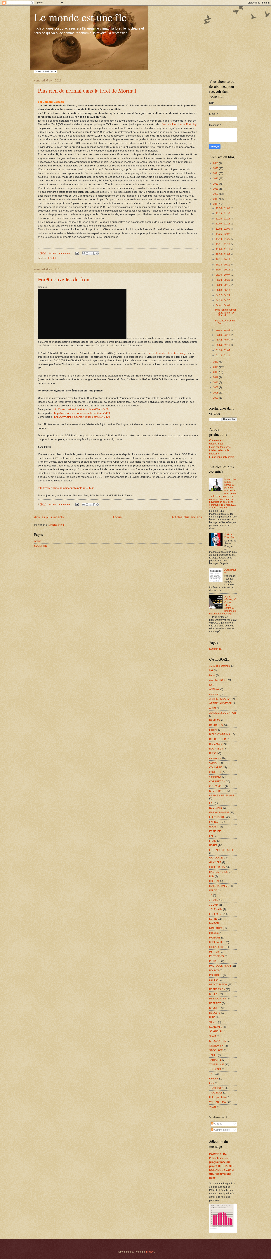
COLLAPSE (215, 767)
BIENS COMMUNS (219, 734)
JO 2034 (213, 904)
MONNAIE (214, 937)
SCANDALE (215, 1026)
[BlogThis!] (87, 253)
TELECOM (215, 1069)
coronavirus (215, 776)
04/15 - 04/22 (223, 300)
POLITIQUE (215, 975)
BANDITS (214, 720)
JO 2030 (213, 900)
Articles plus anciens (187, 517)
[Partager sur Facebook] (94, 253)
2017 (216, 362)
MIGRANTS (215, 928)
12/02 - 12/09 (223, 228)
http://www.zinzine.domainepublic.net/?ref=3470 (82, 416)
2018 (216, 204)
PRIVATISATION (218, 984)
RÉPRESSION (217, 989)
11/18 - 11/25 (223, 239)
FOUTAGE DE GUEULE (222, 850)
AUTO (212, 708)
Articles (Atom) (57, 524)
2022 (216, 183)
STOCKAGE (216, 1050)
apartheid (214, 694)
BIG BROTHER (217, 739)
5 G (211, 670)
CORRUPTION (217, 781)
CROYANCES (216, 786)
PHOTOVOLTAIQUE (220, 965)
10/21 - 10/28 (223, 259)
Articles (217, 1123)
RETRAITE (215, 1003)
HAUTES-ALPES (218, 871)
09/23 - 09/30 (223, 280)
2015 (216, 372)
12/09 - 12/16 (223, 223)
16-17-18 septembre (219, 666)
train (211, 1083)
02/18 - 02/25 (223, 340)
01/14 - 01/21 (223, 355)
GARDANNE (216, 857)
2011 (216, 382)
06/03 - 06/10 (223, 290)
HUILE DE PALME (219, 886)
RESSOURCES (217, 998)
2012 (216, 377)
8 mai (212, 675)
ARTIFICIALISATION (220, 703)
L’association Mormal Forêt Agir (179, 124)
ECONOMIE (215, 807)
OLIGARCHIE (216, 947)
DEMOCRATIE (217, 791)
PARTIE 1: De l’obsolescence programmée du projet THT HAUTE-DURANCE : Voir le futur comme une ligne (221, 1166)
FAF (211, 836)
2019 (216, 199)
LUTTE (213, 918)
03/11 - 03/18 (223, 329)
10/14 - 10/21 (223, 264)
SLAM (212, 1036)
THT (211, 1073)
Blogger (150, 1251)
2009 (216, 387)
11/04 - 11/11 (223, 249)
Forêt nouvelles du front (64, 279)
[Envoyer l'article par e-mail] (76, 253)
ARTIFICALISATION (220, 698)
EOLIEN (213, 826)
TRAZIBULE (216, 1092)
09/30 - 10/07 (223, 274)
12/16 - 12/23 (223, 218)
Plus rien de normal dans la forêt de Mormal (87, 90)
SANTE (213, 1022)
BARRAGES (216, 725)
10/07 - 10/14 (223, 269)
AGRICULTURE (217, 680)
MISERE (214, 932)
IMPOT (213, 890)
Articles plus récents (49, 517)
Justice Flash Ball (229, 536)
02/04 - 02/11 (223, 345)
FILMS (212, 840)
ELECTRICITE (217, 817)
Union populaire (217, 1097)
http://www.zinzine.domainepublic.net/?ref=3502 (66, 488)
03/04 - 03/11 (223, 335)
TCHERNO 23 (216, 1064)
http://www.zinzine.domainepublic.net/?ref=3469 (82, 413)
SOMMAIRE (40, 545)
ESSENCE (215, 831)
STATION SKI (216, 1045)
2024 (216, 173)
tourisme (213, 1078)
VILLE (212, 1106)
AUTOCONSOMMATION (222, 712)
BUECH (213, 753)
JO (210, 895)
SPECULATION (217, 1041)
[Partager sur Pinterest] (97, 253)
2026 (216, 163)
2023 (216, 178)
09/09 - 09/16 (223, 285)
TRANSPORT (216, 1088)
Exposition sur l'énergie (221, 457)
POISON (214, 970)
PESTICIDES (216, 956)
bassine (213, 729)
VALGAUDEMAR (218, 1102)
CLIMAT (213, 762)
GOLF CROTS (217, 867)
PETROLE (214, 961)
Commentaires (221, 1129)
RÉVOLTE (214, 1012)
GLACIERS (215, 862)
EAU (211, 803)
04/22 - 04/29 (223, 295)
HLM (211, 876)
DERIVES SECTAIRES (221, 795)
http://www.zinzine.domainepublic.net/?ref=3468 (81, 409)
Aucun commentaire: (60, 253)
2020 (216, 193)
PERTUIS (214, 951)
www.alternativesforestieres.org (167, 353)
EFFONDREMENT (219, 812)
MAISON (214, 923)
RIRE (212, 1017)
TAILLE (213, 1055)
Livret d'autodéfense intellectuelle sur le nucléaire (220, 450)
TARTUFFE (215, 1059)
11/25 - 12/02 (223, 234)
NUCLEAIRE (216, 942)
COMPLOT (215, 772)
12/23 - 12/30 (223, 213)
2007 (216, 397)
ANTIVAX (214, 689)
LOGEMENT (216, 914)
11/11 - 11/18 (223, 244)
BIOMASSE (215, 743)
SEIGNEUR (215, 1031)
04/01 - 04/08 (223, 305)
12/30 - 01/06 (223, 208)
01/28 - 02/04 (223, 350)
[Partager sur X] (90, 253)
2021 (216, 188)
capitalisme (215, 758)
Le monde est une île (80, 17)
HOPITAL (214, 881)
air (210, 684)
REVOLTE (214, 1008)
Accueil (117, 517)
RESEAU (214, 994)
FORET (52, 258)
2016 (216, 367)
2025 (216, 168)
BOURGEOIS (216, 748)
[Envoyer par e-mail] (83, 253)
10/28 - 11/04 (223, 254)
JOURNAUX (215, 909)
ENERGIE (214, 822)
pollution (213, 980)
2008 (216, 392)
